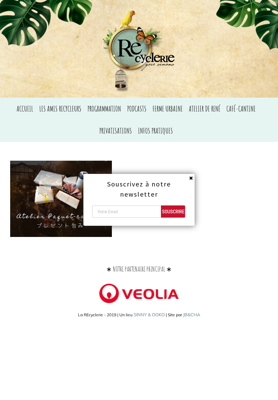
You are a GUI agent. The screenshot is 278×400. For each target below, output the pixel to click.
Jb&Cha (191, 314)
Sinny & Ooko (149, 314)
